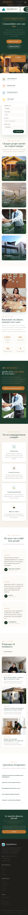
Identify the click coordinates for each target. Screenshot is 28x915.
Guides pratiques (5, 883)
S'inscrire (14, 831)
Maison (3, 870)
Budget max (7, 124)
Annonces (4, 886)
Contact (3, 890)
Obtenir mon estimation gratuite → (13, 388)
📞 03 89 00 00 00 (6, 858)
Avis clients (4, 888)
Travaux (3, 867)
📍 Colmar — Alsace (6, 860)
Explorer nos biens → (14, 41)
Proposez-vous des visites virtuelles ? (11, 800)
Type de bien (7, 111)
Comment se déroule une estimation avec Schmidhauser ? (12, 776)
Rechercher (19, 131)
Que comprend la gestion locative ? (11, 794)
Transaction (7, 105)
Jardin (3, 872)
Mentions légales (5, 897)
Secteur (6, 118)
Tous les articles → (8, 651)
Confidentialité (5, 901)
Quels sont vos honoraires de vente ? (11, 782)
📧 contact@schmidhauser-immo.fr (9, 856)
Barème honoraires (6, 904)
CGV (3, 899)
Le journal (4, 881)
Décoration (4, 874)
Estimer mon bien (14, 46)
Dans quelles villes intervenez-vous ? (11, 788)
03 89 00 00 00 (11, 5)
